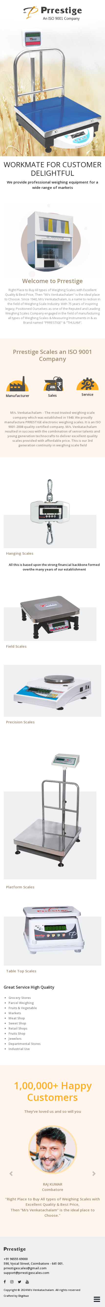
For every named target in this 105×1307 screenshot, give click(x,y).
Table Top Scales (21, 970)
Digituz (23, 1296)
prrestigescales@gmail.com (25, 1268)
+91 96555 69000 (16, 1259)
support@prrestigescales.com (26, 1272)
